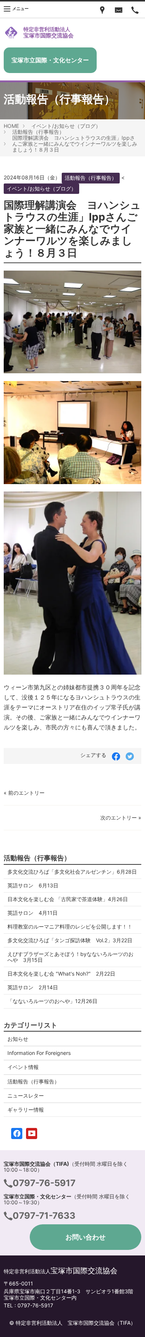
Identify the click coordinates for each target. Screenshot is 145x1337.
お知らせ (17, 1039)
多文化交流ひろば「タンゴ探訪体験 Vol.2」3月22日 (69, 940)
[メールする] (118, 9)
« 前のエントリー (24, 793)
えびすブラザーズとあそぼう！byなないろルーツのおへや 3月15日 (70, 957)
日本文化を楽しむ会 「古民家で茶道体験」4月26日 (70, 899)
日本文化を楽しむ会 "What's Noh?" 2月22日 (61, 973)
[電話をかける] (135, 9)
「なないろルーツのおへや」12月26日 (52, 1001)
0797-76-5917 (44, 1183)
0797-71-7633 (44, 1215)
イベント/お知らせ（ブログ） (66, 126)
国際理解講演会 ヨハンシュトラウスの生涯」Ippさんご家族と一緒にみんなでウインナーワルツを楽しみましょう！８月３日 (74, 144)
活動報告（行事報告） (38, 132)
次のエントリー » (120, 817)
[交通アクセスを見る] (102, 9)
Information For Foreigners (39, 1053)
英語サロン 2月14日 (32, 987)
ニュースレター (25, 1095)
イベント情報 (23, 1067)
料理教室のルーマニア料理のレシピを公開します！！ (69, 926)
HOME (11, 126)
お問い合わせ (85, 1237)
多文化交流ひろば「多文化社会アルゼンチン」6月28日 (72, 871)
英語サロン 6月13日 (32, 885)
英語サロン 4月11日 (32, 913)
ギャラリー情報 (25, 1109)
